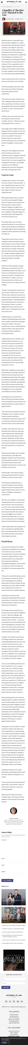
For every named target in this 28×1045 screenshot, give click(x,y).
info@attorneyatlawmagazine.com (18, 1006)
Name (3, 858)
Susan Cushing (13, 818)
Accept (4, 1042)
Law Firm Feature (16, 6)
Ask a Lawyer (14, 1034)
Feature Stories (9, 6)
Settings (7, 1039)
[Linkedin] (6, 1001)
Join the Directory (14, 1023)
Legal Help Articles (14, 1031)
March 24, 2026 (6, 921)
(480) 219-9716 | (6, 1006)
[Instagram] (10, 1001)
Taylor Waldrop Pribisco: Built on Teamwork (13, 943)
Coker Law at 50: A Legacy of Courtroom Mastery (14, 940)
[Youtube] (17, 1001)
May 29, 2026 (5, 903)
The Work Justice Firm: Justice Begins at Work (13, 928)
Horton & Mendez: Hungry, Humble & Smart (13, 932)
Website (3, 871)
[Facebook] (13, 1001)
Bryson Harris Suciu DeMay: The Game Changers (14, 925)
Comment (4, 840)
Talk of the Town (14, 1018)
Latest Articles (14, 1016)
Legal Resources (14, 1021)
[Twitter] (21, 1001)
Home (3, 6)
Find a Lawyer (14, 1032)
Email (3, 865)
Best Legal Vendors (14, 1019)
